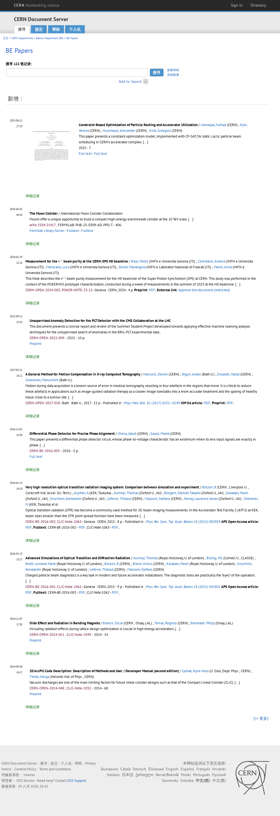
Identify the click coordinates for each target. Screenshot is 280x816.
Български (109, 769)
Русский (219, 774)
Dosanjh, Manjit (228, 374)
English (172, 769)
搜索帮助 (173, 70)
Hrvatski (219, 769)
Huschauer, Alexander (119, 130)
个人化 (75, 29)
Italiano (113, 774)
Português (201, 774)
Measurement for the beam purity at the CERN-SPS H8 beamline (76, 261)
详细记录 (32, 196)
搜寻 (22, 29)
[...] (145, 142)
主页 (5, 38)
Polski (186, 774)
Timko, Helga (39, 676)
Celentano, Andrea (211, 261)
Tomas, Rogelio (165, 623)
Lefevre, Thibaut (119, 498)
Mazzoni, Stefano (157, 498)
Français (203, 769)
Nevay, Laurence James (201, 498)
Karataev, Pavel (237, 493)
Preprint (35, 343)
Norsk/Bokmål (167, 774)
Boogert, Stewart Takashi (182, 493)
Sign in (237, 5)
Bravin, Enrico (143, 563)
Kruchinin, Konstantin (65, 498)
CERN (36, 5)
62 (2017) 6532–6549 (152, 403)
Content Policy (25, 769)
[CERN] (252, 777)
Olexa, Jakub (127, 433)
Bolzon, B (209, 487)
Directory (258, 5)
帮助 (56, 29)
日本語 (127, 774)
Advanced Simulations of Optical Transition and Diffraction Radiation (77, 558)
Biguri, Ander (191, 374)
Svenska (187, 780)
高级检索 (173, 75)
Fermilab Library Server (47, 230)
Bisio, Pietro (139, 261)
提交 (39, 29)
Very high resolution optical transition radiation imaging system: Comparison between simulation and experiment (112, 487)
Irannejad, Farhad (213, 125)
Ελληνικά (156, 769)
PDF (152, 290)
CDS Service (25, 780)
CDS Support (76, 780)
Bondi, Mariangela (132, 267)
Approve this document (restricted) (204, 290)
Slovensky (170, 780)
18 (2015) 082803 (183, 521)
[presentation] (60, 261)
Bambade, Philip (203, 623)
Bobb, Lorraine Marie (40, 563)
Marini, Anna (223, 267)
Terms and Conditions (55, 769)
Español (187, 769)
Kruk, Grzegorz (160, 130)
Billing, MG (214, 558)
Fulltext (73, 230)
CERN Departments (22, 38)
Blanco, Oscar (113, 623)
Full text (85, 153)
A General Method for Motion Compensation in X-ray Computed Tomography (82, 374)
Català (125, 769)
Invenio (29, 775)
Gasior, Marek (160, 433)
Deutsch (139, 769)
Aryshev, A (81, 493)
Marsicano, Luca (57, 267)
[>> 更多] (260, 718)
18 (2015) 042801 (183, 586)
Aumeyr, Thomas (126, 493)
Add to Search (130, 81)
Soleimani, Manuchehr (42, 380)
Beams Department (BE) (49, 38)
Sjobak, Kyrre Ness (195, 671)
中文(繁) (219, 780)
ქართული (144, 774)
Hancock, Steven (155, 374)
